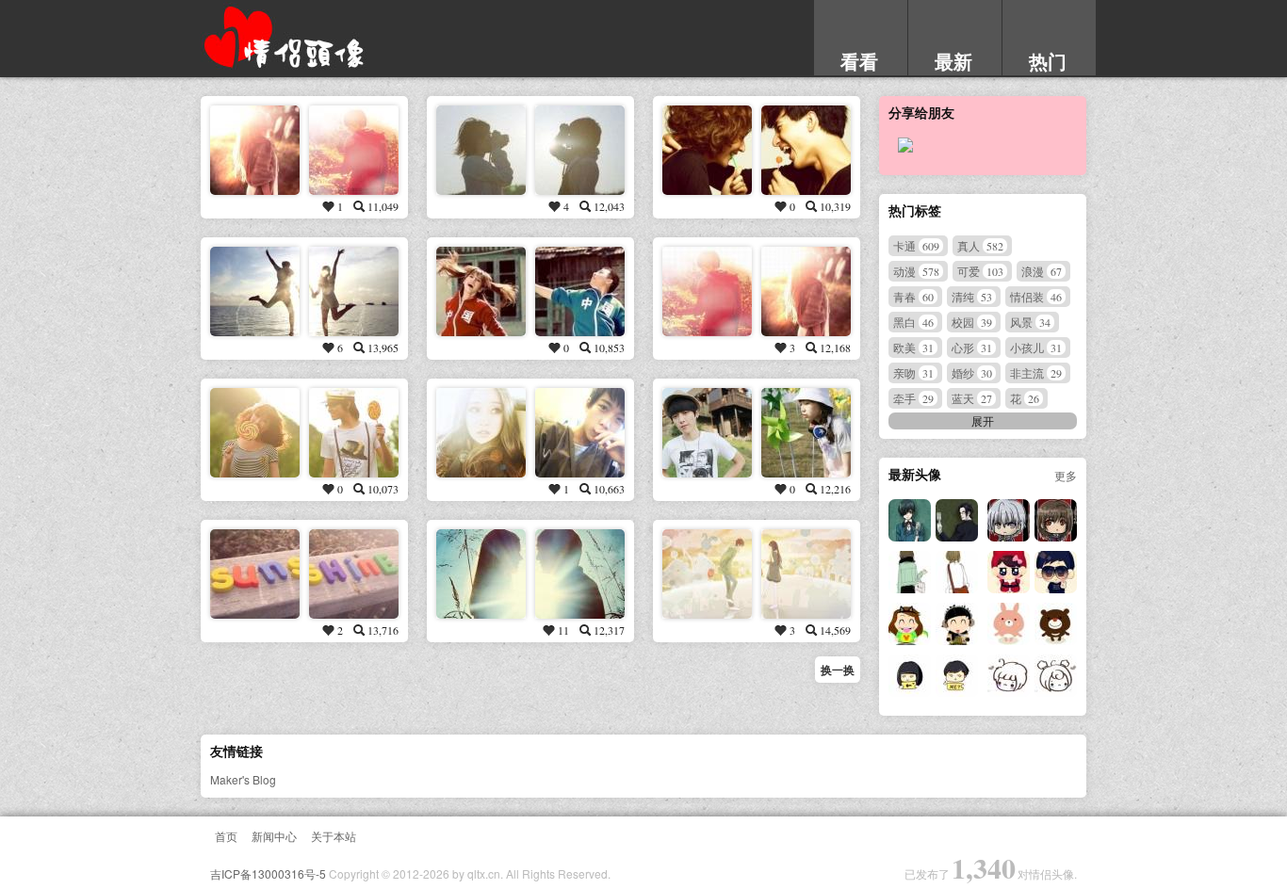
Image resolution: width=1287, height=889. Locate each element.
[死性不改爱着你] (707, 291)
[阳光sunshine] (255, 574)
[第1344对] (1008, 572)
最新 (953, 60)
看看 (859, 60)
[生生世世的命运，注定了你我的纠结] (481, 432)
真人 (980, 245)
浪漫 (1041, 271)
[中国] (481, 291)
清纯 (972, 296)
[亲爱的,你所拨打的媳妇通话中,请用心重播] (707, 432)
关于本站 (333, 836)
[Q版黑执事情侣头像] (1008, 520)
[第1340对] (1008, 676)
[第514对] (707, 150)
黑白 (913, 322)
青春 (913, 296)
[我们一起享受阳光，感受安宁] (481, 150)
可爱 (980, 271)
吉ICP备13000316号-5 (268, 873)
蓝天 (972, 398)
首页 (226, 836)
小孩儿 (1036, 347)
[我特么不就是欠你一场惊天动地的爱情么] (255, 291)
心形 (972, 347)
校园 (972, 322)
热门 (1048, 60)
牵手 (913, 398)
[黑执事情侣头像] (909, 520)
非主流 (1036, 372)
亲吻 (913, 372)
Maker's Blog (243, 779)
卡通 (916, 245)
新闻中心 (274, 836)
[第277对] (481, 574)
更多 (1065, 475)
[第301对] (255, 150)
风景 (1030, 322)
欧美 (913, 347)
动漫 (916, 271)
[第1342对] (1008, 624)
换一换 (838, 669)
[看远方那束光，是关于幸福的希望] (255, 432)
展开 (982, 420)
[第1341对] (909, 676)
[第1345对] (909, 572)
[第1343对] (909, 624)
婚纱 (972, 372)
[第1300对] (707, 574)
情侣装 (1036, 296)
